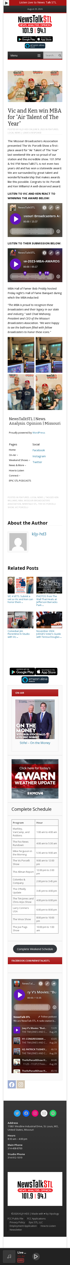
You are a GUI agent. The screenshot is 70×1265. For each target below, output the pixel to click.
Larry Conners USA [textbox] (21, 909)
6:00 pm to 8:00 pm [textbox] (46, 909)
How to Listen (48, 1226)
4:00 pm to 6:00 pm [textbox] (46, 900)
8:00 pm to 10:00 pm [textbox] (45, 919)
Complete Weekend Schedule (35, 949)
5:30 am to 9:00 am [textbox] (46, 852)
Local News (14, 132)
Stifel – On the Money (35, 743)
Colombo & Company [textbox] (19, 881)
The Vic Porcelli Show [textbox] (21, 862)
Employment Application (23, 1226)
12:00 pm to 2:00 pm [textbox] (45, 871)
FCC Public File (15, 1218)
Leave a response (32, 132)
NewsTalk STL (29, 503)
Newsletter (16, 1229)
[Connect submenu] (19, 475)
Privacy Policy (17, 1222)
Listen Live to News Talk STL (37, 2)
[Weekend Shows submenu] (29, 460)
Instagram (39, 456)
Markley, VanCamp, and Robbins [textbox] (21, 832)
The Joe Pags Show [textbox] (20, 928)
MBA (20, 500)
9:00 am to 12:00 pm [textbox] (45, 862)
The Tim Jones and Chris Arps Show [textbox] (23, 900)
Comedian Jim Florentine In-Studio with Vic (19, 634)
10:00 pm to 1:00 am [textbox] (45, 928)
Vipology (54, 1213)
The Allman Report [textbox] (23, 871)
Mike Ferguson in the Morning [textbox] (22, 852)
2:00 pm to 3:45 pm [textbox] (46, 881)
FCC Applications (36, 1218)
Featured (53, 129)
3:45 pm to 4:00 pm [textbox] (46, 890)
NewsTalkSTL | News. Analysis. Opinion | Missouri (35, 421)
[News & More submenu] (25, 465)
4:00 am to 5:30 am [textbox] (46, 843)
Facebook (38, 450)
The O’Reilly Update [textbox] (19, 890)
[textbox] (23, 822)
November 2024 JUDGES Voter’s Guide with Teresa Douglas (49, 634)
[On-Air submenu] (17, 455)
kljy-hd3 (24, 129)
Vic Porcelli (21, 507)
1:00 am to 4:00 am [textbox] (46, 832)
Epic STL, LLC (36, 1222)
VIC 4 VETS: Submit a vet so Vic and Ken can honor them (20, 599)
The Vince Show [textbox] (22, 919)
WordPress (38, 432)
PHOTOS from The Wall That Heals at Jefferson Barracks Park (46, 600)
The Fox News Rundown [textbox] (21, 843)
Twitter (37, 462)
